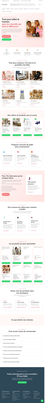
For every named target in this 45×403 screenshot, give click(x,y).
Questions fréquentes (37, 398)
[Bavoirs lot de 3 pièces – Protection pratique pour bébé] (6, 251)
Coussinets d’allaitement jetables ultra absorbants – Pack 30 (38, 277)
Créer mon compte (15, 193)
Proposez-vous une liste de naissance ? (11, 358)
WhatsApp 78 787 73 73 (5, 0)
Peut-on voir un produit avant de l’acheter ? (12, 354)
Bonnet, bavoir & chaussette (4, 274)
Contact (35, 397)
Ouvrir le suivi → (31, 192)
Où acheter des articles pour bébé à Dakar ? (12, 335)
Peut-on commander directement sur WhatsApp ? (13, 346)
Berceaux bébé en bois (16, 127)
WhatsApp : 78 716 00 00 (35, 307)
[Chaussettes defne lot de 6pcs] (6, 269)
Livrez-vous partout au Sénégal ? (10, 339)
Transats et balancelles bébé (5, 127)
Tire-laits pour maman (26, 127)
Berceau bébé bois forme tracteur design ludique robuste (16, 129)
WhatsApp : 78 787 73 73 (21, 307)
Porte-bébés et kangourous (17, 255)
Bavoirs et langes (4, 255)
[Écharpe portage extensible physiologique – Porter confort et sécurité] (17, 251)
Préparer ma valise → (6, 163)
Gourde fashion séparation (26, 257)
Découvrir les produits (6, 36)
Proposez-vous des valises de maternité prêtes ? (13, 350)
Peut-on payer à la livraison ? (9, 343)
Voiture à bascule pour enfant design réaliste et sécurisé (38, 129)
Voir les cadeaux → (34, 163)
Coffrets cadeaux (36, 395)
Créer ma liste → (19, 163)
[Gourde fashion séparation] (27, 251)
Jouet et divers (36, 127)
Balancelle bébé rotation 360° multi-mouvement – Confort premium (5, 130)
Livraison (35, 396)
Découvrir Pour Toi (6, 194)
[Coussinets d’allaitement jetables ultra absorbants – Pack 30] (38, 269)
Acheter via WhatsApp (6, 135)
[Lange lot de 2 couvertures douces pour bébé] (27, 269)
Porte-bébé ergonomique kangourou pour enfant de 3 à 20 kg (16, 277)
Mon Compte (40, 0)
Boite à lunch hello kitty (38, 258)
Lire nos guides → (34, 230)
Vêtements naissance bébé (5, 275)
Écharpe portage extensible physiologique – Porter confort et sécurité (16, 258)
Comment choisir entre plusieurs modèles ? (12, 361)
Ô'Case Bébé (4, 4)
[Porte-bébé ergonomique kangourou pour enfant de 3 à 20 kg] (17, 269)
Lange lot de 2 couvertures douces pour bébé (27, 276)
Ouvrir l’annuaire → (6, 230)
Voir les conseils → (20, 230)
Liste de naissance (36, 394)
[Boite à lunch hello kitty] (38, 251)
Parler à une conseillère (6, 39)
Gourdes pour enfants (26, 255)
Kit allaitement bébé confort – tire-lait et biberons (27, 129)
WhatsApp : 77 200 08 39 (7, 307)
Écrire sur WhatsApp (22, 382)
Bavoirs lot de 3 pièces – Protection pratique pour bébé (5, 257)
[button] (40, 4)
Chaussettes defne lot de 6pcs (6, 277)
